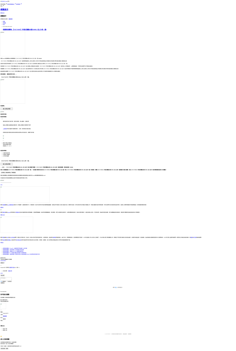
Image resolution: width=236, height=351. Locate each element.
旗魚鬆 (54, 237)
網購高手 (4, 9)
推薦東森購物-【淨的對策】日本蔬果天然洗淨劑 (13, 249)
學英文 (1, 242)
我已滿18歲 (3, 348)
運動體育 (11, 19)
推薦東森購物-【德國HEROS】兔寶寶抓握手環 (13, 251)
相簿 (4, 21)
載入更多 (2, 275)
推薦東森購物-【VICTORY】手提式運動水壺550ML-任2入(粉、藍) (25, 29)
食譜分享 (10, 270)
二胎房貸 (5, 128)
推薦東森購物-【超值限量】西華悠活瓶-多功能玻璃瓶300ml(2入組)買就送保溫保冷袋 (21, 254)
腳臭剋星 (11, 204)
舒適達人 (9, 240)
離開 (7, 348)
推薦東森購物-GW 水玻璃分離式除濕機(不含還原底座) (14, 252)
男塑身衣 (18, 212)
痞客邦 (10, 267)
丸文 (4, 214)
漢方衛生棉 (18, 240)
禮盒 (191, 237)
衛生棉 (3, 240)
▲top (1, 273)
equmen (8, 212)
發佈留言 (2, 282)
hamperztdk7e (3, 260)
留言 (14, 267)
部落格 (4, 22)
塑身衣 (1, 207)
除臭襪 (3, 204)
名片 (4, 24)
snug (1, 184)
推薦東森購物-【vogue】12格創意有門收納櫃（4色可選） (15, 248)
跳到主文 (2, 12)
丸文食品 (13, 237)
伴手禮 (194, 237)
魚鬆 (1, 214)
